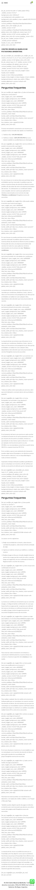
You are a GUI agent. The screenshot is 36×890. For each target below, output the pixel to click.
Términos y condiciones (9, 195)
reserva (25, 657)
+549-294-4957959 (20, 138)
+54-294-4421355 (17, 134)
